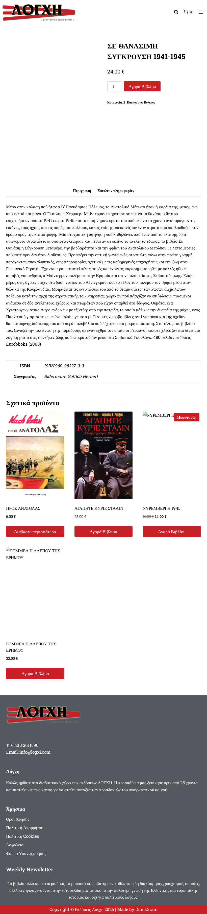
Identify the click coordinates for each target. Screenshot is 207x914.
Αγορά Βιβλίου (142, 86)
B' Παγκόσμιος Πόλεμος (139, 102)
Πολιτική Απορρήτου (24, 827)
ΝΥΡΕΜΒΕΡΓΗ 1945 (161, 508)
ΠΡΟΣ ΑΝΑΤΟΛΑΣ (23, 508)
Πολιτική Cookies (22, 836)
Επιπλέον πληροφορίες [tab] (115, 190)
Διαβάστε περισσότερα (35, 531)
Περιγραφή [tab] (82, 190)
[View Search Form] (176, 12)
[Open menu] (201, 12)
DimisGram (146, 909)
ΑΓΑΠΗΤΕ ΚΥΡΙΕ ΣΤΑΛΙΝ (98, 508)
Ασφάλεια (14, 845)
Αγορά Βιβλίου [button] (103, 531)
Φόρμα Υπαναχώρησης (26, 853)
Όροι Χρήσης (17, 819)
